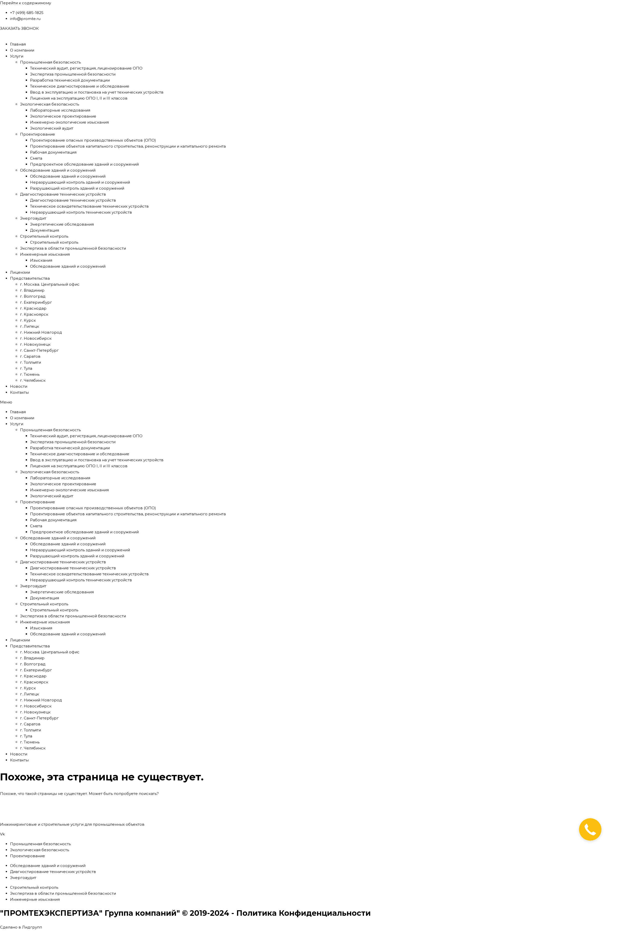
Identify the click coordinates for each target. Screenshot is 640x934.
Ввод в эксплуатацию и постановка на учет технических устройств (97, 92)
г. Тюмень (30, 374)
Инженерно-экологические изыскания (69, 122)
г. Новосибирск (36, 338)
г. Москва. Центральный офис (50, 284)
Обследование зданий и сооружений (58, 170)
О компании (22, 50)
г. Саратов (30, 356)
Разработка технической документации (70, 80)
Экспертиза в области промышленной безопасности (73, 248)
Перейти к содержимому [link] (25, 3)
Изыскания (41, 260)
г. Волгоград (33, 296)
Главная (18, 44)
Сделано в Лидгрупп (21, 927)
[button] (320, 402)
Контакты (19, 392)
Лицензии (20, 272)
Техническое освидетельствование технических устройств (89, 206)
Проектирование (37, 134)
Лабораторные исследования (60, 110)
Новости (18, 386)
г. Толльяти (30, 362)
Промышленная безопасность (50, 62)
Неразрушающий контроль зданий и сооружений (80, 182)
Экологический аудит (51, 128)
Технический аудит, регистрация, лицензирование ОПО (86, 68)
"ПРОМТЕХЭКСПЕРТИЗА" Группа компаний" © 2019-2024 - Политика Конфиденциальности (185, 913)
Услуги (16, 56)
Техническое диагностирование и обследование (79, 86)
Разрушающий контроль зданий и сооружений (77, 188)
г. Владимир (32, 290)
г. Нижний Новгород (41, 332)
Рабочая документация (53, 152)
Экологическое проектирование (63, 116)
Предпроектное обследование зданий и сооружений (84, 164)
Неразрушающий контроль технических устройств (81, 212)
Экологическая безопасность (49, 104)
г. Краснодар (33, 308)
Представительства (30, 278)
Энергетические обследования (62, 224)
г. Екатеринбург (36, 302)
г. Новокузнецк (35, 344)
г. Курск (28, 320)
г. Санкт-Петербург (39, 350)
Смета (36, 158)
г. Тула (26, 368)
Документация (44, 230)
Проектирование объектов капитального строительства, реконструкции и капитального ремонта (128, 146)
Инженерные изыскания (45, 254)
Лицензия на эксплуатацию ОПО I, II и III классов (79, 98)
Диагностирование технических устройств (63, 194)
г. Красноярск (34, 314)
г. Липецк (29, 326)
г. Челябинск (33, 380)
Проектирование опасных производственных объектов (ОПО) (93, 140)
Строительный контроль (44, 236)
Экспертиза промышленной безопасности (73, 74)
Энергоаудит (33, 218)
